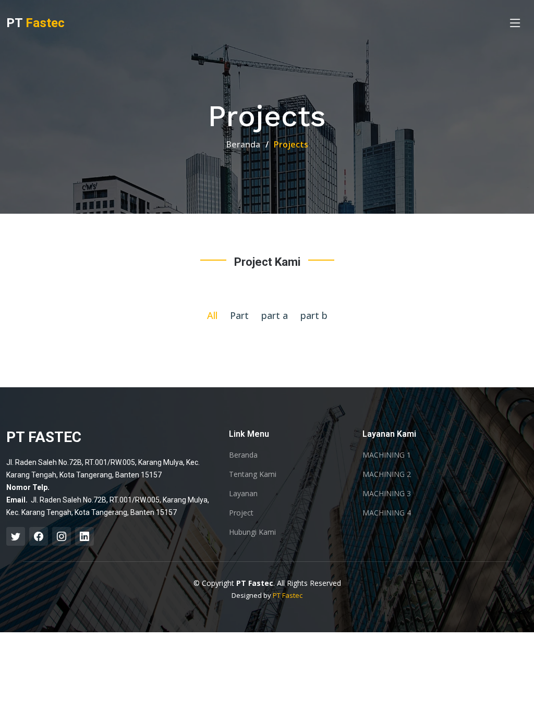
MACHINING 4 (386, 513)
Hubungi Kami (252, 532)
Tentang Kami (252, 474)
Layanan (243, 493)
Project (241, 513)
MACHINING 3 (386, 493)
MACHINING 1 (386, 455)
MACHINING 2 (386, 474)
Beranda (243, 144)
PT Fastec (287, 595)
